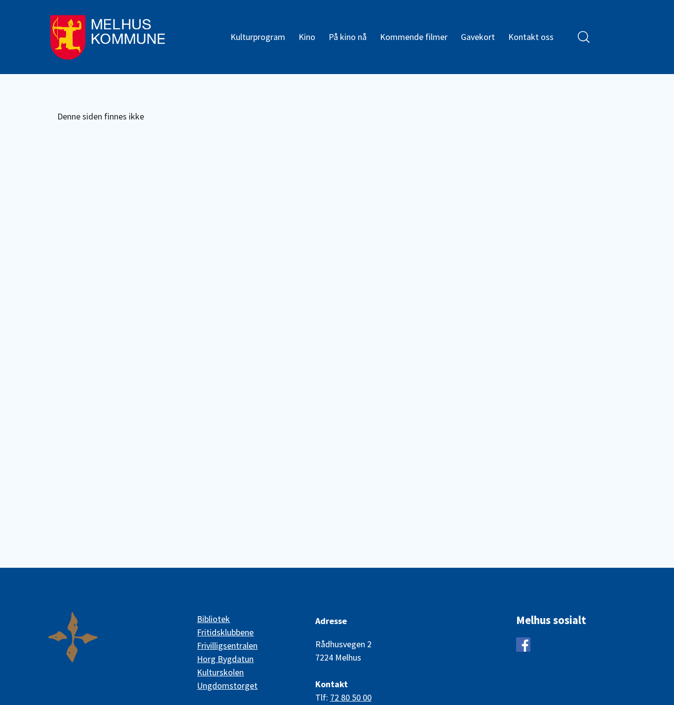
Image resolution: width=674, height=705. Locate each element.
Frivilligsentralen (227, 645)
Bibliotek (213, 619)
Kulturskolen (220, 672)
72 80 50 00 (351, 697)
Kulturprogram (257, 36)
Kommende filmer (414, 36)
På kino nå (348, 36)
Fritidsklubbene (225, 632)
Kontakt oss (531, 36)
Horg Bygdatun (225, 659)
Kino (307, 36)
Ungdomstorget (227, 685)
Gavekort (478, 36)
